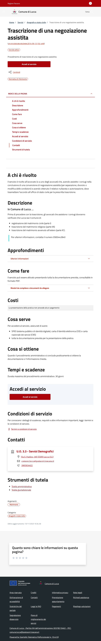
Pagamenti (56, 606)
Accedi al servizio (29, 64)
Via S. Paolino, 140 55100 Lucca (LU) (37, 456)
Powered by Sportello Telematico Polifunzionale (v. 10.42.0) (34, 637)
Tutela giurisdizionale (21, 490)
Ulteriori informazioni (20, 258)
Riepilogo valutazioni (82, 606)
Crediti (33, 592)
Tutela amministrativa (22, 486)
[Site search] (91, 11)
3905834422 (27, 465)
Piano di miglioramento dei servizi (38, 619)
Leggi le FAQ (36, 606)
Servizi (20, 22)
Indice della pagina (17, 93)
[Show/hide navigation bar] (3, 11)
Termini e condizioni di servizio (24, 429)
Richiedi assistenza (81, 597)
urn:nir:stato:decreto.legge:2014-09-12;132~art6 (26, 43)
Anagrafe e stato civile (36, 22)
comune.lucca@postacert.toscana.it (37, 461)
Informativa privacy (60, 592)
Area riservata (16, 592)
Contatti (34, 597)
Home (11, 22)
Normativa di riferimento (18, 79)
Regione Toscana (14, 3)
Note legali (77, 592)
